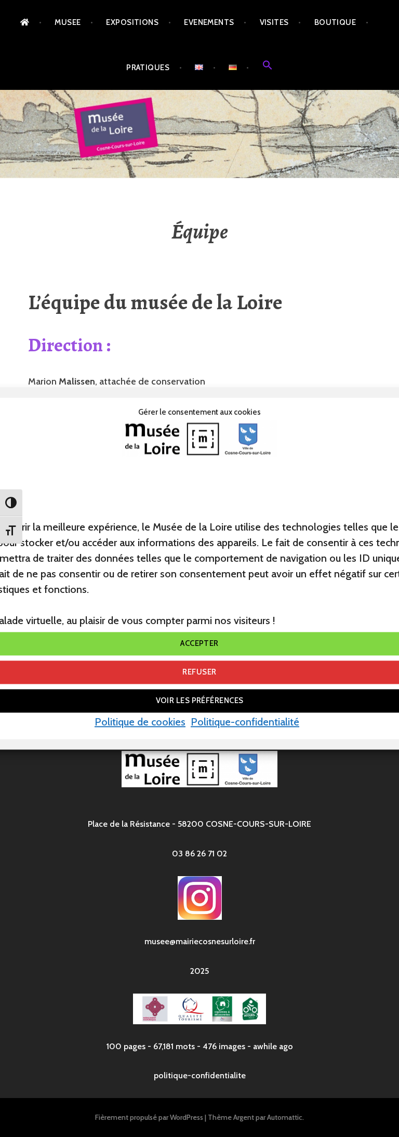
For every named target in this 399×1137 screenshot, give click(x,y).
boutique (335, 22)
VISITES (274, 22)
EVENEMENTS (209, 22)
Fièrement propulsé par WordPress (149, 1117)
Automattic (284, 1117)
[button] (267, 68)
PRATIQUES (147, 67)
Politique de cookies (140, 722)
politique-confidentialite (200, 1075)
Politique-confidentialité (245, 722)
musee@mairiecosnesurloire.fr (199, 941)
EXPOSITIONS (132, 22)
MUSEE (68, 22)
